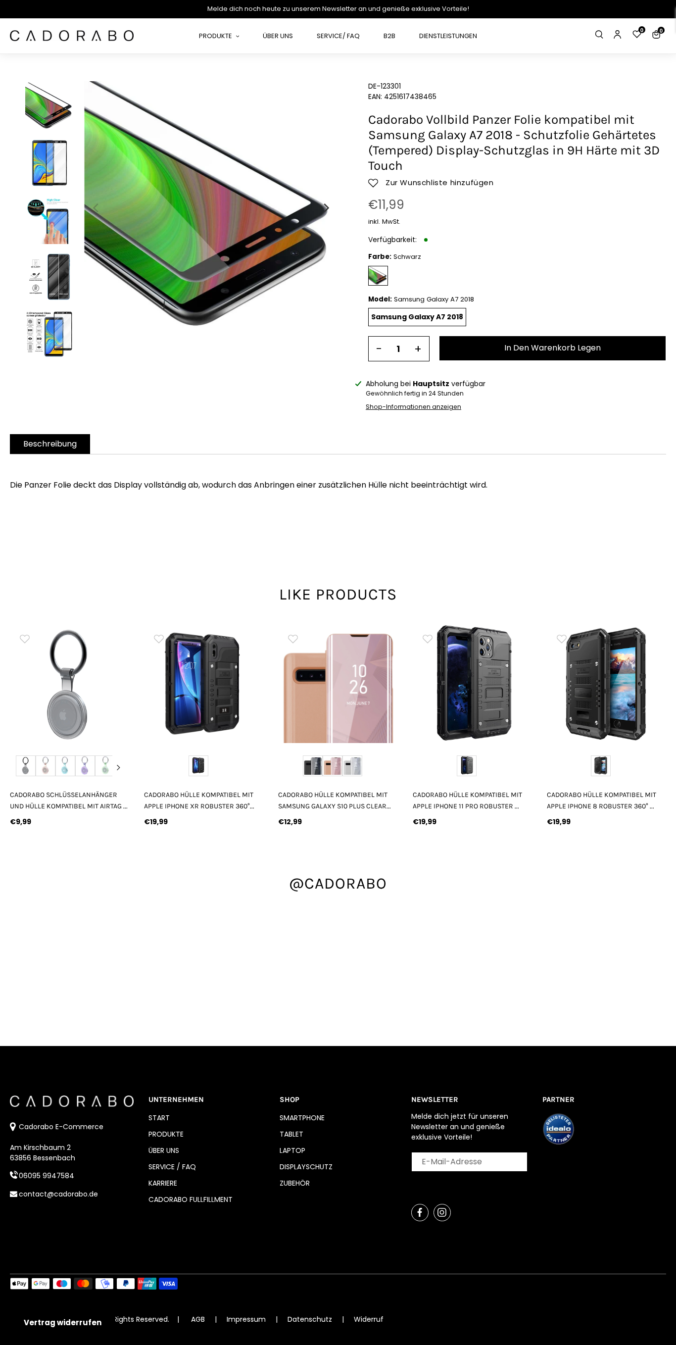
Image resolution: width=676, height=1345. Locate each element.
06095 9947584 (46, 1176)
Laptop (292, 1150)
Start (159, 1118)
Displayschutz (306, 1167)
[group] (107, 683)
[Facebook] (420, 1212)
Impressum (247, 1319)
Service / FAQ (172, 1167)
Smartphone (302, 1118)
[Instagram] (442, 1212)
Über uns (163, 1150)
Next (118, 767)
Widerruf (369, 1319)
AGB (198, 1319)
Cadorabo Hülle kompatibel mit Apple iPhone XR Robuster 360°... (199, 800)
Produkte (166, 1134)
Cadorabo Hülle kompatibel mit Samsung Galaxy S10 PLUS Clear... (334, 800)
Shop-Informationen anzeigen (413, 406)
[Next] (325, 207)
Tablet (291, 1134)
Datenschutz (311, 1319)
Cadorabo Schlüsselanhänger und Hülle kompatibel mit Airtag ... (69, 800)
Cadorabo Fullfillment (190, 1199)
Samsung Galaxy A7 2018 (417, 317)
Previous (21, 767)
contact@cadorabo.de (58, 1194)
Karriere (162, 1183)
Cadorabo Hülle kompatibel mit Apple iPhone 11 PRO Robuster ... (467, 800)
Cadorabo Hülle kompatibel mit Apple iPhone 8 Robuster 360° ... (601, 800)
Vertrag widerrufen (62, 1322)
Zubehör (295, 1183)
